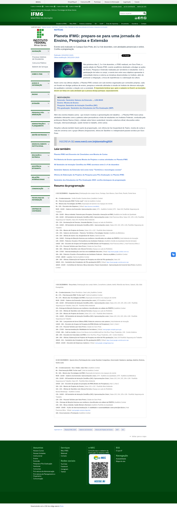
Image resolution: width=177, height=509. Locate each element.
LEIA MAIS (99, 100)
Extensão (36, 461)
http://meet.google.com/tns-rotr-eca (118, 251)
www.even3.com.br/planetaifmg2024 (93, 141)
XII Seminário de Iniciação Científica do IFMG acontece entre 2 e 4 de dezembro (86, 165)
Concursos (37, 469)
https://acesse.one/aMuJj (91, 206)
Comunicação (38, 479)
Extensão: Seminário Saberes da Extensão (74, 100)
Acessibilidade (117, 6)
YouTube (136, 18)
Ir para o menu (50, 6)
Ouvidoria (135, 24)
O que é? (119, 451)
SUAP (101, 24)
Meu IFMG (73, 24)
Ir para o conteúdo (37, 6)
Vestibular (36, 466)
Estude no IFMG (61, 24)
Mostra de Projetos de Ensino (104, 429)
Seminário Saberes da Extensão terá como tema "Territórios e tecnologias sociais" (88, 170)
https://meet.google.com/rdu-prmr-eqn (117, 262)
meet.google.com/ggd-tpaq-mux (104, 343)
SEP (117, 429)
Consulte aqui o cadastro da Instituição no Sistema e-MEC (98, 452)
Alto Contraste (129, 6)
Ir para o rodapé (74, 6)
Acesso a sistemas (85, 24)
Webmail (64, 453)
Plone (61, 506)
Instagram (142, 18)
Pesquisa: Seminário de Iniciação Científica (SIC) (77, 105)
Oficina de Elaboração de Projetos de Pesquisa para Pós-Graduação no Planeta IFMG (89, 175)
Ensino (35, 459)
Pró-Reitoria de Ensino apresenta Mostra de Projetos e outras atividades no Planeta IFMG (91, 159)
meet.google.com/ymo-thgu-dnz (81, 410)
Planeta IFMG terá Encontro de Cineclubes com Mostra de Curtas (81, 154)
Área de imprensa (112, 24)
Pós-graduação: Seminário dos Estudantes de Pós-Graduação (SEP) (85, 108)
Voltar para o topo (139, 436)
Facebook (139, 18)
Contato (143, 24)
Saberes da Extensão (85, 429)
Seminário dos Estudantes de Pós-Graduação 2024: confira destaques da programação (90, 180)
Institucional (37, 456)
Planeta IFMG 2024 (70, 429)
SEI (96, 24)
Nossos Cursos (38, 451)
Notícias (55, 27)
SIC (123, 429)
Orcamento (125, 24)
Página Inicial (46, 27)
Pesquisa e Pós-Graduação (42, 464)
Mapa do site (141, 6)
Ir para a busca (62, 6)
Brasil (38, 2)
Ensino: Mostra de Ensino (68, 103)
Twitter (145, 18)
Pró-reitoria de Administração (43, 471)
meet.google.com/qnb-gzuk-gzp (112, 329)
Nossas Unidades (39, 453)
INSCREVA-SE (66, 141)
